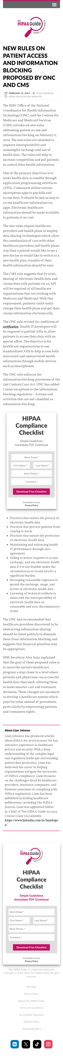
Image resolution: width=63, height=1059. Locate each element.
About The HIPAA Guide (31, 1001)
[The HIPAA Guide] (31, 27)
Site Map (31, 987)
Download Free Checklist (31, 491)
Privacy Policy (31, 505)
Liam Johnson (44, 93)
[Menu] (53, 4)
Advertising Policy (31, 1029)
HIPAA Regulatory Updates (25, 97)
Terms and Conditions (31, 1008)
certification (10, 326)
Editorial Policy (31, 1022)
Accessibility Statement (31, 1015)
